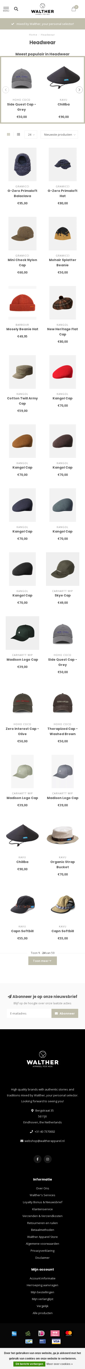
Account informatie (43, 1278)
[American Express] (14, 1333)
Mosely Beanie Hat (22, 329)
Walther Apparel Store (42, 1237)
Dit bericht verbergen (29, 1364)
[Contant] (28, 1333)
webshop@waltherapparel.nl (44, 1141)
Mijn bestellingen (42, 1292)
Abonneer (67, 1013)
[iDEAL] (41, 1333)
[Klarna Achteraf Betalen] (55, 1333)
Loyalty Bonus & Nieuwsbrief (42, 1202)
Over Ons (42, 1188)
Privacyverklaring (42, 1251)
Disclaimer (42, 1258)
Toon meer (41, 961)
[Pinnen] (42, 1341)
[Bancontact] (29, 1341)
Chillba (64, 104)
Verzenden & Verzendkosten (42, 1216)
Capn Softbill (22, 931)
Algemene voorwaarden (42, 1244)
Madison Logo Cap (22, 659)
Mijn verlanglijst (42, 1299)
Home (33, 34)
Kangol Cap (63, 398)
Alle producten (43, 1313)
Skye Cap (63, 595)
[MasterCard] (68, 1333)
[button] (5, 89)
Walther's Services (42, 1195)
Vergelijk (43, 1306)
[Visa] (56, 1341)
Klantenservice (42, 1209)
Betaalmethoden (42, 1230)
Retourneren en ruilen (42, 1223)
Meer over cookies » (59, 1364)
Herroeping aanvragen (42, 1285)
